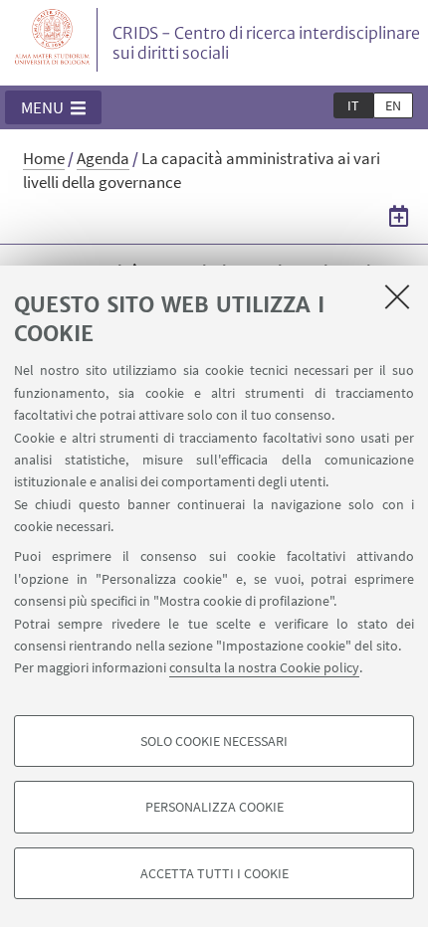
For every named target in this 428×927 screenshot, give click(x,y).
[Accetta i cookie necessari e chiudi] (397, 296)
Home (44, 158)
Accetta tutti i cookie (214, 873)
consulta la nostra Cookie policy (264, 667)
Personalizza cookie (214, 807)
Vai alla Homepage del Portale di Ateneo (53, 40)
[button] (53, 107)
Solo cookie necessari (214, 741)
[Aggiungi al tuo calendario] (398, 216)
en (393, 105)
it (353, 105)
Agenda (103, 158)
